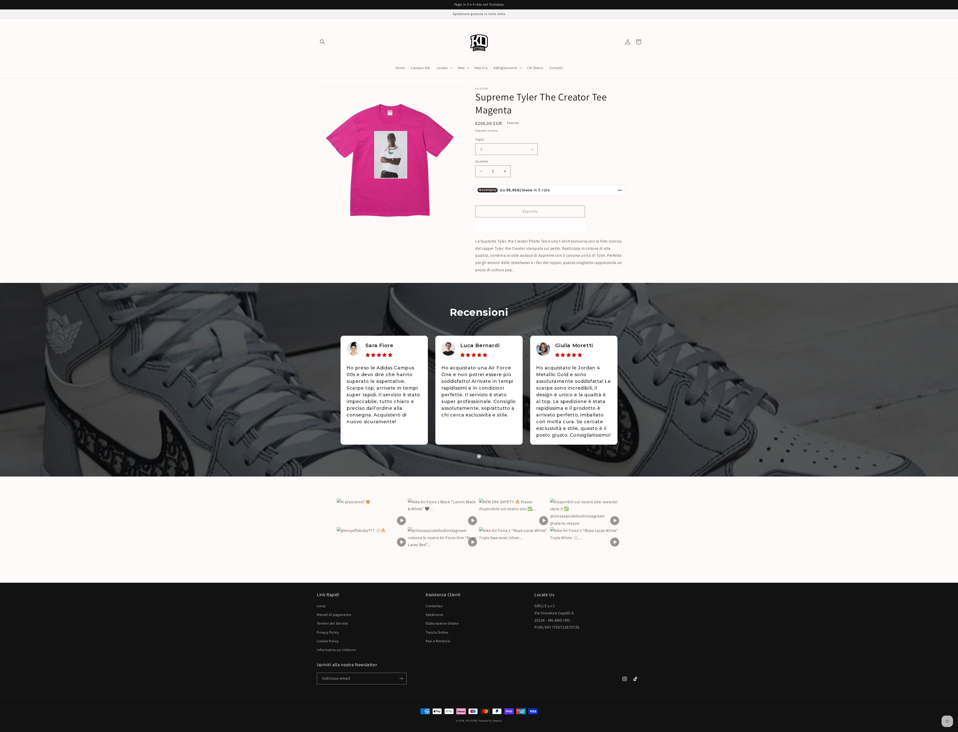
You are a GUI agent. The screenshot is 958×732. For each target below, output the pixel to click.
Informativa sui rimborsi (336, 650)
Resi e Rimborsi (438, 641)
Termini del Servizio (332, 623)
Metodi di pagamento (334, 614)
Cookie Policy (328, 641)
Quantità (481, 161)
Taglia (479, 139)
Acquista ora (530, 225)
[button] (322, 41)
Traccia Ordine (437, 632)
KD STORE (472, 720)
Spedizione (434, 614)
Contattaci (434, 606)
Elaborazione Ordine (442, 623)
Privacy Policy (328, 632)
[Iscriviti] (400, 678)
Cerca (321, 606)
